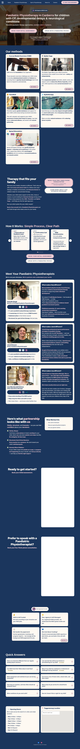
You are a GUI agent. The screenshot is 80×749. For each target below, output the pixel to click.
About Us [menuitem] (47, 2)
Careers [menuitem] (55, 2)
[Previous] (9, 240)
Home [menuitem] (9, 2)
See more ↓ (34, 86)
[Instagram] (41, 742)
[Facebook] (38, 742)
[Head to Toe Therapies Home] (2, 2)
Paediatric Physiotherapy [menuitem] (20, 2)
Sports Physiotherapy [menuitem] (35, 2)
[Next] (70, 240)
